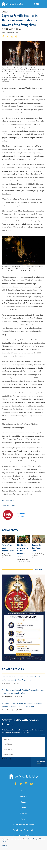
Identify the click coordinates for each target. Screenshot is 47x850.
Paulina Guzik (6, 710)
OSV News (6, 29)
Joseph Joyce (21, 559)
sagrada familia (6, 505)
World (5, 12)
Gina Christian (6, 683)
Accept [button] (5, 845)
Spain (13, 505)
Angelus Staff (6, 554)
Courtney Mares (7, 697)
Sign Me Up (6, 759)
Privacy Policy (32, 839)
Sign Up (41, 761)
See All (38, 569)
